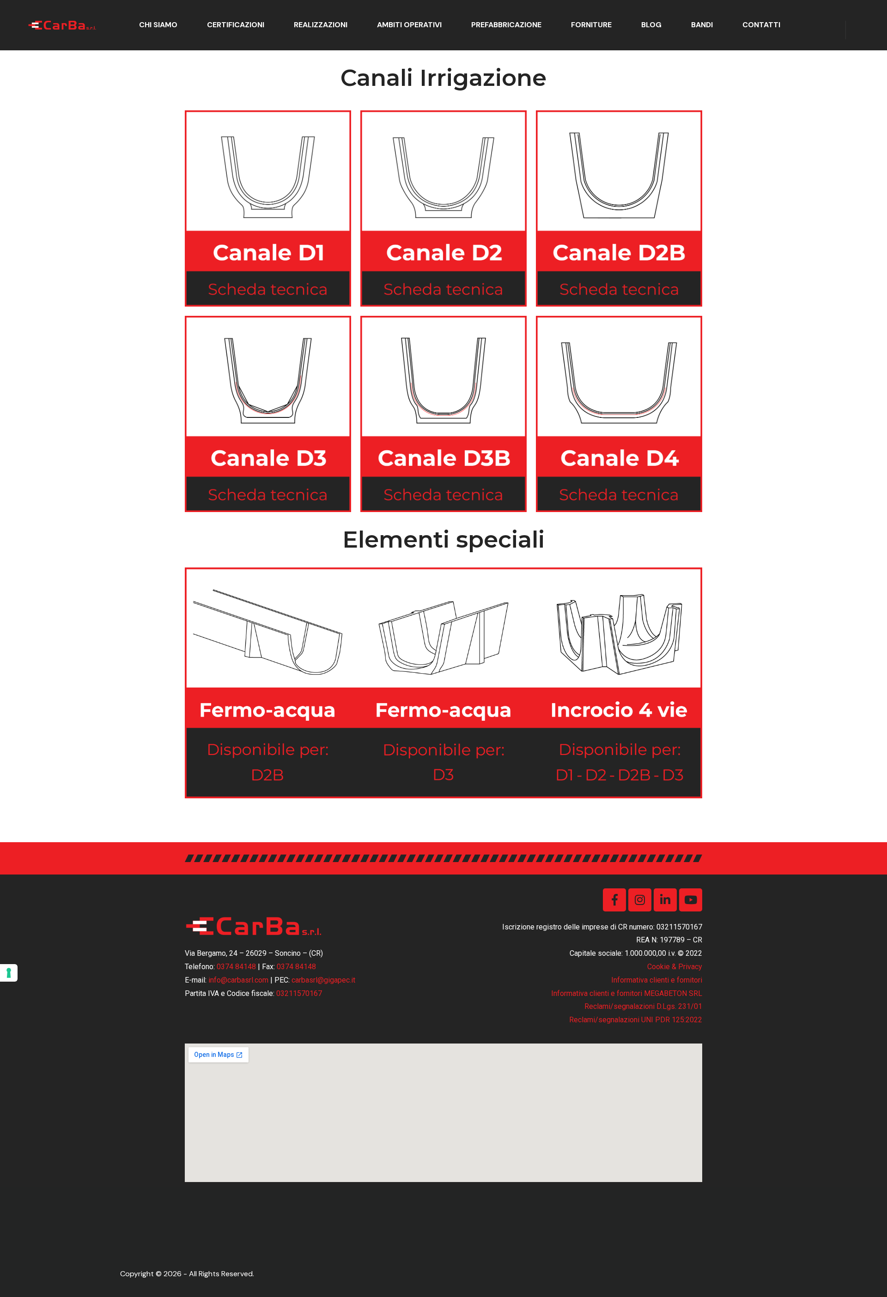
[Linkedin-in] (665, 899)
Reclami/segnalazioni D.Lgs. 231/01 (643, 1006)
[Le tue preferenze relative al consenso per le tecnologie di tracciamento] (9, 973)
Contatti (761, 25)
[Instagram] (639, 899)
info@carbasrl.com (238, 980)
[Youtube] (690, 899)
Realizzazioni (320, 25)
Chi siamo (158, 25)
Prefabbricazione (506, 25)
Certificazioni (235, 25)
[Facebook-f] (614, 899)
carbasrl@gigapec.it (323, 980)
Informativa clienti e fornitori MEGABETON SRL (626, 993)
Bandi (702, 25)
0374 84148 (236, 966)
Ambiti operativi (409, 25)
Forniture (591, 25)
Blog (651, 25)
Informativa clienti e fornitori (656, 980)
